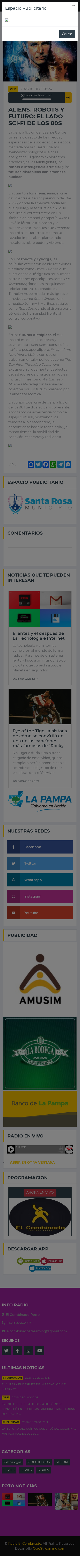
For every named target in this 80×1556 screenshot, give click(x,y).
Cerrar (67, 34)
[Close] (73, 5)
